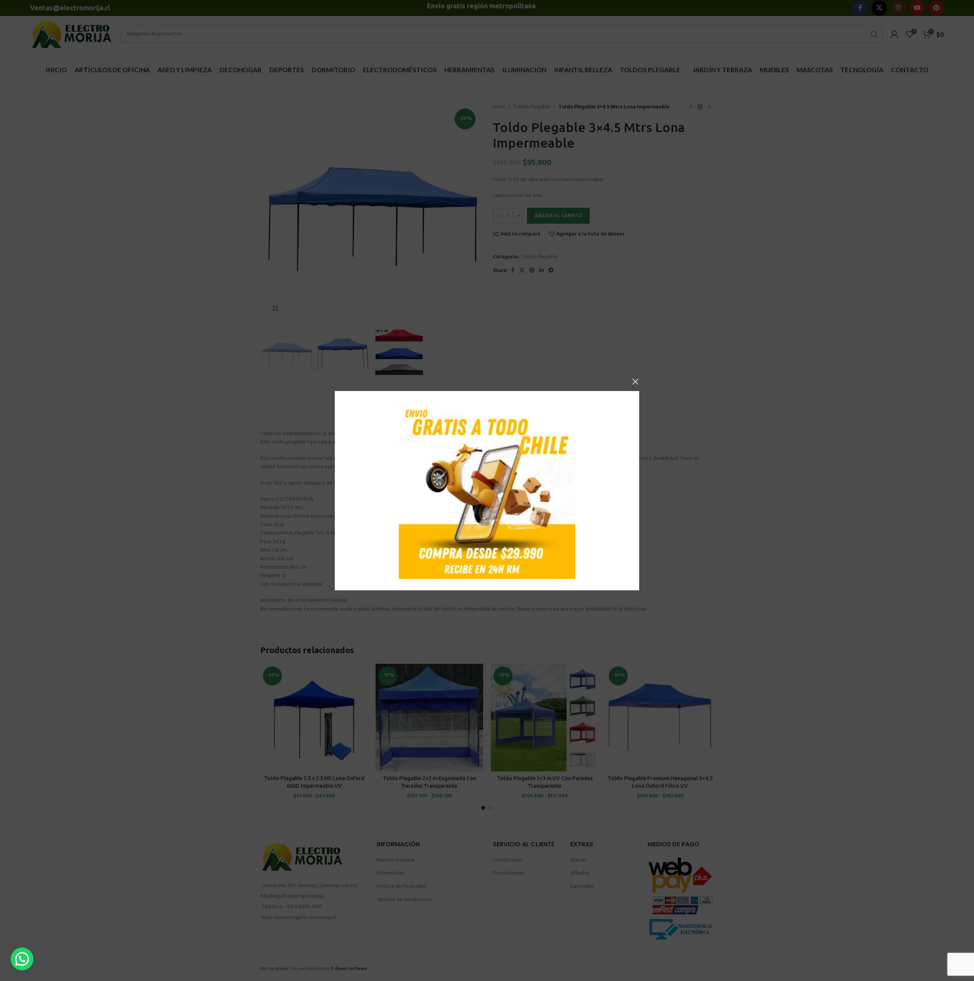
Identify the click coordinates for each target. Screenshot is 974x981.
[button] (22, 959)
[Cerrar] (635, 381)
